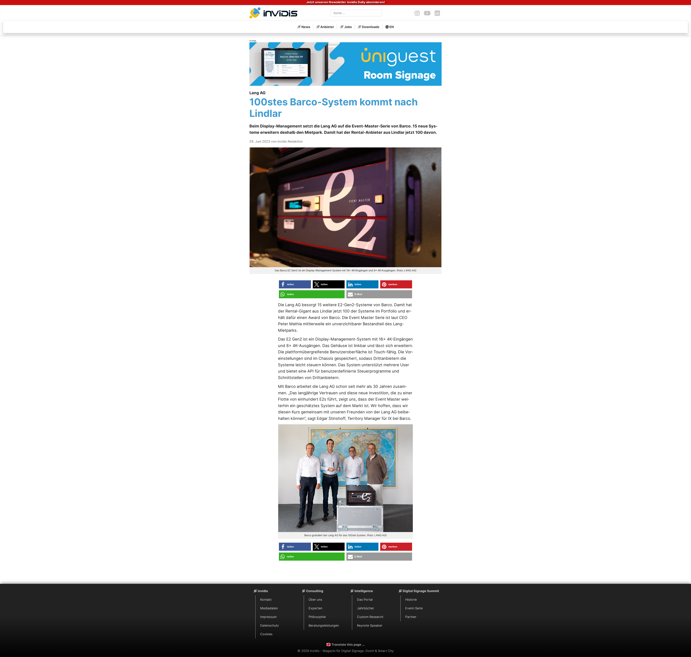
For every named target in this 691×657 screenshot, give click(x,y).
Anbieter (327, 27)
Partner (410, 617)
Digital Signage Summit (421, 591)
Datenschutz (269, 625)
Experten (315, 608)
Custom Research (370, 617)
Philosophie (317, 617)
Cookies (266, 634)
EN (391, 27)
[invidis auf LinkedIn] (437, 13)
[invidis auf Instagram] (417, 13)
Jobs (348, 27)
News (305, 27)
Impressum (268, 617)
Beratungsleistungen (324, 625)
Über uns (315, 599)
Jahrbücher (365, 608)
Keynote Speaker (369, 625)
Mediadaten (269, 608)
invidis (263, 591)
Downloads (370, 27)
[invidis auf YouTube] (427, 13)
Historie (411, 599)
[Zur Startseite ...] (274, 13)
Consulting (314, 591)
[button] (295, 284)
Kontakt (266, 599)
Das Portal (365, 599)
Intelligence (363, 591)
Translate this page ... (348, 644)
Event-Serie (414, 608)
